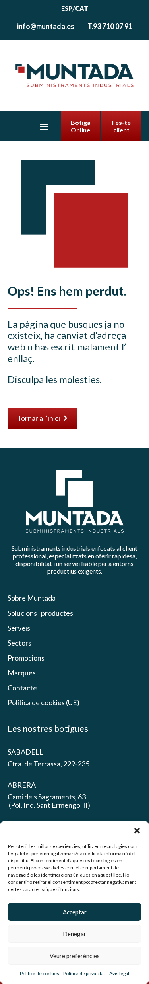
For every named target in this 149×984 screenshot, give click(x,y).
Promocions (26, 658)
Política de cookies (39, 973)
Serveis (19, 628)
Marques (22, 673)
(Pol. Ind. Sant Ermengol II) (49, 805)
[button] (137, 831)
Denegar (74, 933)
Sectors (19, 643)
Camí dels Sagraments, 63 (47, 796)
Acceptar (75, 912)
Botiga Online (81, 126)
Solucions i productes (40, 613)
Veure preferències (75, 955)
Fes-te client (121, 126)
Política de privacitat (84, 973)
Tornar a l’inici (42, 418)
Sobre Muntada (32, 598)
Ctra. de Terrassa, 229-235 (48, 763)
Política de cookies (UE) (43, 702)
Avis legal (119, 973)
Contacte (22, 688)
